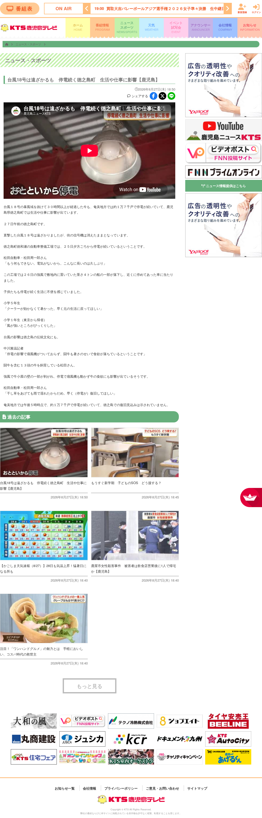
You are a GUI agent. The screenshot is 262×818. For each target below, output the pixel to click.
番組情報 (102, 27)
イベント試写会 (176, 27)
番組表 (24, 8)
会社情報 (225, 27)
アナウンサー (201, 27)
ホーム (78, 27)
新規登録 (242, 11)
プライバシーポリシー (121, 788)
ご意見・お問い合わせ (162, 788)
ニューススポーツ (127, 27)
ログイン (256, 11)
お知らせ (250, 27)
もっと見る (89, 686)
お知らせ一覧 (65, 788)
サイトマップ (197, 788)
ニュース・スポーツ (29, 44)
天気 (151, 27)
